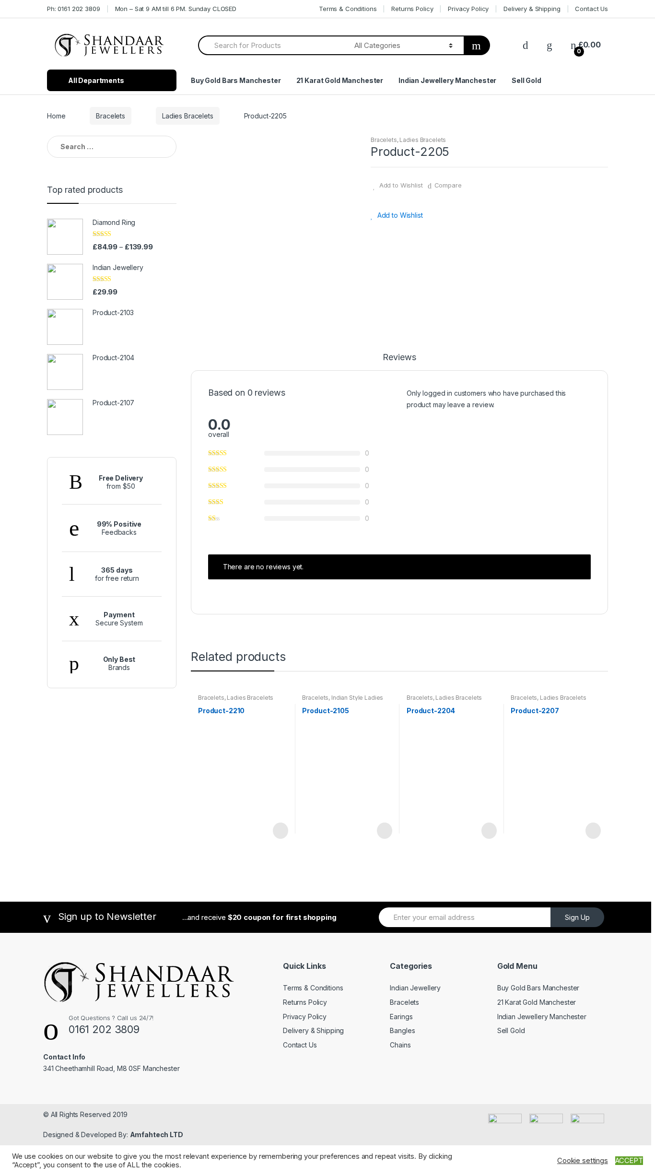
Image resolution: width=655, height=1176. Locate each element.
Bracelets (110, 116)
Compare (448, 185)
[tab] (399, 361)
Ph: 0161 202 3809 (73, 8)
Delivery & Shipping (531, 8)
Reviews (399, 357)
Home (56, 116)
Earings (401, 1016)
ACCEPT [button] (629, 1160)
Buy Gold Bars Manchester (236, 80)
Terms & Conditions (347, 8)
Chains (400, 1045)
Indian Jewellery (415, 988)
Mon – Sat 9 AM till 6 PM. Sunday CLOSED (176, 8)
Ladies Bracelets (187, 116)
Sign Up (577, 917)
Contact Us (591, 8)
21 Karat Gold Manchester (340, 80)
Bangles (402, 1030)
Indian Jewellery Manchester (447, 80)
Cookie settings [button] (582, 1160)
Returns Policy (412, 8)
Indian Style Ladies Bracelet (342, 700)
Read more (279, 831)
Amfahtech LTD (156, 1134)
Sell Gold (526, 80)
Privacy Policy (468, 8)
